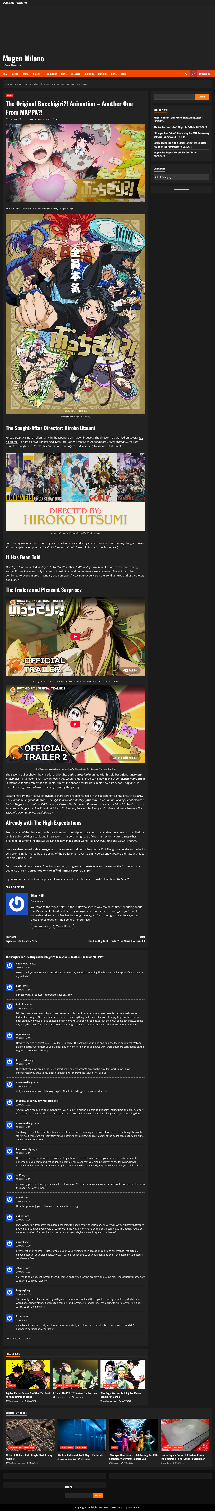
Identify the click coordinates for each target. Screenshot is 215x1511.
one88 (19, 1197)
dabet (19, 1216)
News (114, 1385)
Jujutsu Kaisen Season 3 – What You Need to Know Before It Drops (28, 1395)
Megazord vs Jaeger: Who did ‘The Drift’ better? (176, 152)
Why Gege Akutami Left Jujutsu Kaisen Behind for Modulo (120, 1395)
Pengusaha (22, 1060)
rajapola (21, 1034)
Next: (116, 939)
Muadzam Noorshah (16, 1463)
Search (202, 96)
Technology (51, 74)
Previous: (22, 939)
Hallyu (36, 74)
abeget (20, 1242)
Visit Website (41, 926)
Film (5, 74)
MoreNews (118, 1507)
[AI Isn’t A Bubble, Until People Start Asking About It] (30, 1435)
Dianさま (12, 119)
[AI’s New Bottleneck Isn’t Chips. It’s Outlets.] (81, 1435)
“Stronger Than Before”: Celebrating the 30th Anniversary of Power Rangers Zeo (133, 1457)
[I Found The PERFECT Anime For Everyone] (75, 1374)
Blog (123, 74)
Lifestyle (75, 74)
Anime (26, 74)
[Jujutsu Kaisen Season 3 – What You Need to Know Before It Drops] (28, 1374)
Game (64, 74)
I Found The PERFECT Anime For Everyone (75, 1393)
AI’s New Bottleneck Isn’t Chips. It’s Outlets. (174, 127)
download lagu (24, 1082)
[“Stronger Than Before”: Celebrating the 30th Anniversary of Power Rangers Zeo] (133, 1435)
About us (89, 74)
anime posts (93, 879)
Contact (102, 74)
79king (20, 1268)
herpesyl (21, 1290)
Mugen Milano (23, 58)
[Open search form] (186, 74)
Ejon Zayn (115, 1463)
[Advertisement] (107, 30)
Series (15, 74)
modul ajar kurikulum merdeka (34, 1100)
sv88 (18, 1175)
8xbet (19, 1316)
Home (114, 74)
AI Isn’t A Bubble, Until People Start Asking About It (178, 117)
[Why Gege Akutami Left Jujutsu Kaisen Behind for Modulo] (122, 1374)
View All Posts (63, 926)
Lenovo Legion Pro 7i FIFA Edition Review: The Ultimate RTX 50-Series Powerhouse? (180, 144)
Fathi (19, 985)
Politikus (21, 1004)
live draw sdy (23, 1149)
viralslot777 (23, 963)
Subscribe (204, 73)
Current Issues (15, 1447)
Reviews (68, 1385)
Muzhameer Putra (15, 1401)
